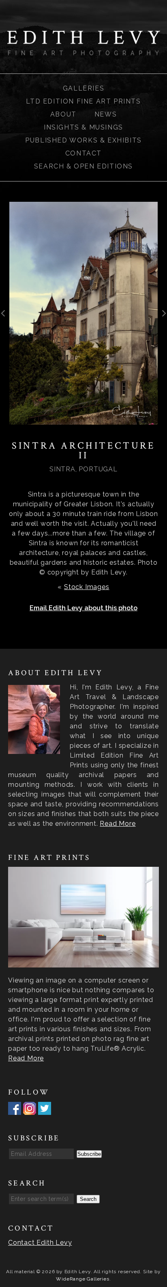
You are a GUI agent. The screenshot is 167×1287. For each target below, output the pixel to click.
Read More (117, 823)
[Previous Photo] (4, 320)
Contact (83, 153)
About (63, 114)
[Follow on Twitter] (44, 1110)
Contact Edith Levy (40, 1242)
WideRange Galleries (82, 1279)
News (105, 114)
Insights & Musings (83, 127)
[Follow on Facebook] (14, 1110)
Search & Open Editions (83, 166)
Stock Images (86, 587)
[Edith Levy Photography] (83, 50)
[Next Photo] (162, 320)
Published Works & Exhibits (83, 140)
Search (88, 1199)
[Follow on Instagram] (29, 1110)
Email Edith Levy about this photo (83, 608)
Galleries (83, 88)
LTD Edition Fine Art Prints (83, 101)
